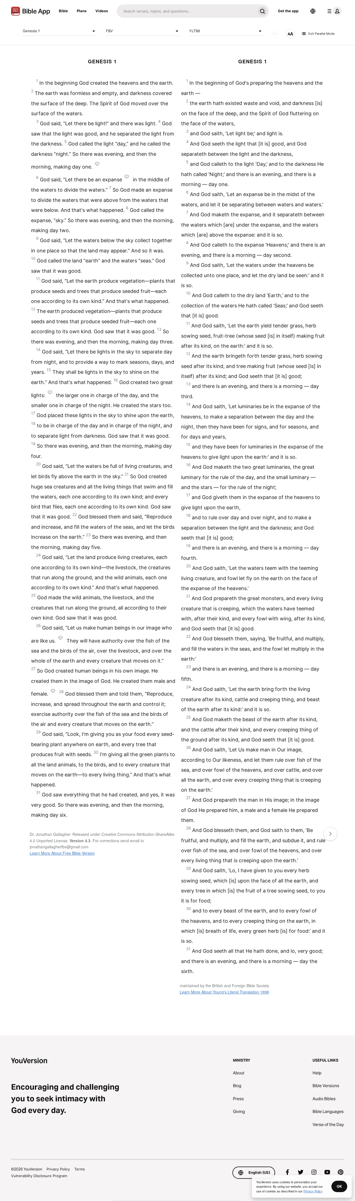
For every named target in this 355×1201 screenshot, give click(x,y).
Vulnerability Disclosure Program (39, 1176)
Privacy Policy (58, 1169)
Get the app (288, 11)
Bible (63, 11)
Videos (101, 11)
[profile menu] (333, 11)
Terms (79, 1169)
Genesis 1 (31, 31)
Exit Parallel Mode (321, 34)
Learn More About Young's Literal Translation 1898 (224, 992)
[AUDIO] (274, 33)
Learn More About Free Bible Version (62, 853)
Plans (82, 11)
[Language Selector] (312, 11)
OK (339, 1186)
